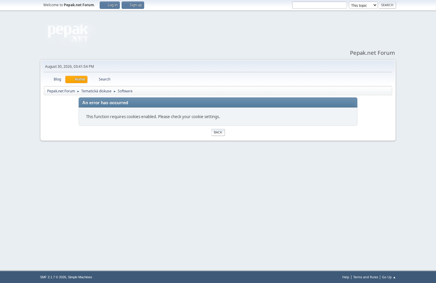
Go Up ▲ (389, 277)
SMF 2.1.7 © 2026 (53, 277)
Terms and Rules (365, 277)
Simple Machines (80, 277)
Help (345, 277)
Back (218, 132)
